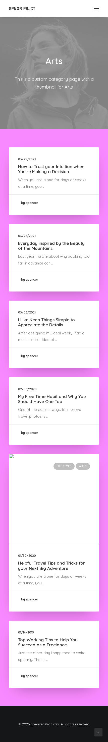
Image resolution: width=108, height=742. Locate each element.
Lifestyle (64, 466)
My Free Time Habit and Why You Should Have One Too (52, 399)
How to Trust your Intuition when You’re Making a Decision (51, 169)
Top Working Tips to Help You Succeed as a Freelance (48, 642)
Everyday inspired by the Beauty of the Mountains (51, 246)
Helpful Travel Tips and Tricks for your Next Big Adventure (51, 565)
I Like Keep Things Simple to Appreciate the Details (46, 322)
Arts (83, 466)
